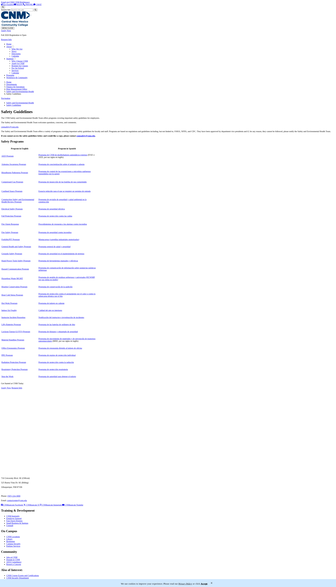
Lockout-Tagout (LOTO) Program (15, 331)
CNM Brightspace (22, 2)
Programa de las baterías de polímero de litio (56, 324)
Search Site (5, 10)
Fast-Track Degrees (14, 521)
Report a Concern (13, 564)
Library (9, 539)
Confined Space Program (11, 191)
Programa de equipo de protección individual (57, 355)
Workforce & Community (17, 77)
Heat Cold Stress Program (12, 295)
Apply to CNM (18, 63)
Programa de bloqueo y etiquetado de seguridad (58, 331)
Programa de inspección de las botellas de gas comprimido (62, 182)
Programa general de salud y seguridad (54, 246)
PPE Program (7, 355)
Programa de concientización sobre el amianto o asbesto (61, 164)
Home (8, 44)
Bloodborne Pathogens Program (14, 172)
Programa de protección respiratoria (53, 369)
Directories (16, 54)
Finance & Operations (15, 87)
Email (3, 2)
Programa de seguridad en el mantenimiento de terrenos (61, 254)
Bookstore (10, 541)
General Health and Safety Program (16, 246)
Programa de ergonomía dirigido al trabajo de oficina (60, 348)
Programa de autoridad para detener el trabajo (57, 376)
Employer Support (14, 518)
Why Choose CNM (20, 61)
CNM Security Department (17, 578)
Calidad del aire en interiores (50, 310)
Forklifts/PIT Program (10, 239)
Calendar (15, 56)
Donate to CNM (13, 560)
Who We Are (17, 49)
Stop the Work (7, 376)
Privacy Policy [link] (185, 584)
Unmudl (9, 525)
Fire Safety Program (9, 232)
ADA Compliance (13, 562)
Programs (10, 75)
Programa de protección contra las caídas (55, 216)
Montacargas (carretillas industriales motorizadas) (58, 239)
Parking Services (13, 546)
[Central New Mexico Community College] (16, 25)
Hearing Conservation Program (14, 287)
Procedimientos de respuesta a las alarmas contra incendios (62, 224)
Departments (11, 84)
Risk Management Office (16, 89)
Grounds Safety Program (11, 254)
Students (9, 59)
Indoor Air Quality (9, 310)
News (14, 51)
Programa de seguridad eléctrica (51, 209)
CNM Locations (13, 537)
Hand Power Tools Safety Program (15, 261)
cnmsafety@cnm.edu (10, 127)
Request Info (6, 39)
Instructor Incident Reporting (13, 317)
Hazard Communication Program (15, 269)
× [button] (212, 583)
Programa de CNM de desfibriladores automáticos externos (62, 155)
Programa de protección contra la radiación (56, 362)
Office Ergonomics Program (13, 348)
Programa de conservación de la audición (55, 287)
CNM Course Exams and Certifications (22, 575)
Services (15, 70)
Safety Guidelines (13, 105)
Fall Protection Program (11, 216)
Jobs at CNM (11, 557)
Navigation (5, 98)
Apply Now (6, 31)
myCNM (10, 2)
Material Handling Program (12, 340)
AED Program (7, 156)
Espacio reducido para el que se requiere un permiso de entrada (64, 191)
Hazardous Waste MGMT (12, 278)
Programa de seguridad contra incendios (55, 232)
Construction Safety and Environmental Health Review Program (17, 200)
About (9, 47)
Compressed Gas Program (12, 182)
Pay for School (18, 68)
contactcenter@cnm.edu (17, 500)
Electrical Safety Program (12, 209)
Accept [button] (204, 584)
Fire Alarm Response (10, 224)
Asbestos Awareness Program (13, 164)
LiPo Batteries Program (11, 324)
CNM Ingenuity (13, 516)
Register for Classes (20, 66)
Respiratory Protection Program (14, 369)
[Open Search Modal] (3, 7)
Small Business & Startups (17, 523)
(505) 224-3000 (13, 496)
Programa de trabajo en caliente (51, 303)
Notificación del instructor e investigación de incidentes (61, 317)
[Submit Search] (35, 10)
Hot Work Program (9, 303)
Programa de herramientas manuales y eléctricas (58, 261)
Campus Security (13, 544)
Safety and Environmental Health (20, 91)
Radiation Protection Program (13, 362)
